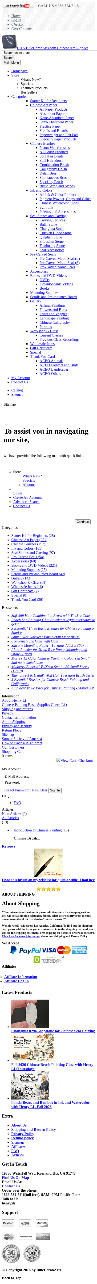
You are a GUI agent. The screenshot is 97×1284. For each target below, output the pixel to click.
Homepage (19, 71)
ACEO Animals (51, 361)
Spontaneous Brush (54, 177)
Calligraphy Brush (53, 169)
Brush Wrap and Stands (57, 186)
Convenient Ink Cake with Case (34, 641)
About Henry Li (14, 700)
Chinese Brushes (42, 143)
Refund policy (22, 1138)
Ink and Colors (41, 190)
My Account (20, 378)
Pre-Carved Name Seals (57, 267)
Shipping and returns (17, 709)
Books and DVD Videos (48, 276)
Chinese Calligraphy (55, 322)
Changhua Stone (52, 229)
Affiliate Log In (16, 981)
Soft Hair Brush (51, 156)
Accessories (39, 271)
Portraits (46, 327)
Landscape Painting (54, 318)
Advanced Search (26, 502)
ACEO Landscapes (54, 369)
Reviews (8, 846)
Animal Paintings (52, 305)
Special (35, 352)
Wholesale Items (42, 344)
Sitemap (17, 394)
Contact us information (19, 717)
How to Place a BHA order (22, 743)
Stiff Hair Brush (51, 160)
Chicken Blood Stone (56, 233)
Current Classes (51, 335)
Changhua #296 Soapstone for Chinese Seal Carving (53, 1031)
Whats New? (32, 476)
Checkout (18, 24)
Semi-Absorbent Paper (56, 122)
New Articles (11, 814)
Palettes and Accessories (58, 212)
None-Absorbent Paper (57, 118)
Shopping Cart (13, 752)
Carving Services (52, 220)
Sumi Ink (46, 207)
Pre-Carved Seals (43, 254)
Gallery (35, 301)
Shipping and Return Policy (33, 1129)
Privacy (7, 713)
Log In (16, 20)
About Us (19, 1125)
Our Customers (13, 747)
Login (17, 493)
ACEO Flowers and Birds (59, 365)
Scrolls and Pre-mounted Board (53, 297)
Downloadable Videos (56, 284)
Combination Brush (54, 165)
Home (15, 16)
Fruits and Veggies (53, 314)
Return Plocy (11, 730)
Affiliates (18, 1147)
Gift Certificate (41, 348)
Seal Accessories (52, 250)
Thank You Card (42, 357)
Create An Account (27, 497)
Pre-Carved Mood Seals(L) (60, 258)
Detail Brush (49, 173)
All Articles (10, 818)
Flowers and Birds (53, 310)
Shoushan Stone (52, 241)
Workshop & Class (44, 331)
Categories (19, 96)
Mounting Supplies (44, 293)
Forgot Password (16, 790)
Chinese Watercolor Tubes (59, 203)
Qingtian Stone (51, 237)
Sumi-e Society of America (22, 739)
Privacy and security (17, 726)
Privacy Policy (22, 1134)
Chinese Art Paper (43, 105)
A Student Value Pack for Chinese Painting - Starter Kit (52, 688)
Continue (83, 522)
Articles (17, 1155)
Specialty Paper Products (58, 139)
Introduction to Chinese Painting (38, 830)
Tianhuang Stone (52, 246)
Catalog (17, 390)
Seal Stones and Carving (48, 216)
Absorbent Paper (52, 114)
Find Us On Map (15, 1178)
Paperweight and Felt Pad (59, 135)
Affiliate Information (20, 977)
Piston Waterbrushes (55, 148)
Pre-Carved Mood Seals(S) (60, 263)
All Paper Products (54, 109)
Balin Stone (48, 224)
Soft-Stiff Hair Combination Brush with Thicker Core (50, 616)
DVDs (44, 280)
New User (39, 790)
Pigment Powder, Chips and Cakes (65, 199)
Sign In (55, 790)
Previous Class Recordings (59, 339)
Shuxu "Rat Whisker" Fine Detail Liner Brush (45, 637)
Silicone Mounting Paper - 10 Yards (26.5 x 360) (47, 645)
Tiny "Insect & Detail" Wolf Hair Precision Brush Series (53, 675)
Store (15, 75)
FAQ (17, 803)
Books (44, 288)
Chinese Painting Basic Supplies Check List (34, 705)
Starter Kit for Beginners (48, 101)
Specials (29, 480)
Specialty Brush (51, 182)
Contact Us (19, 382)
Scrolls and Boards (54, 131)
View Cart (68, 761)
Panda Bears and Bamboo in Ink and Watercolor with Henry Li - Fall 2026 (50, 1104)
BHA (52, 48)
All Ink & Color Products (58, 195)
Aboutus (29, 485)
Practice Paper (50, 126)
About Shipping (14, 722)
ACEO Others (50, 374)
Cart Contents (21, 29)
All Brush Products (54, 152)
